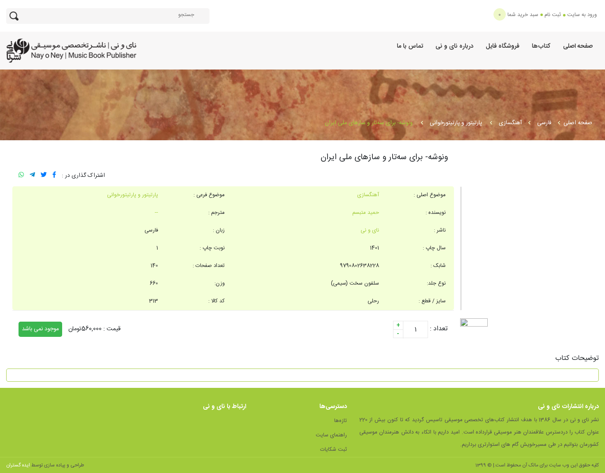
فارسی (544, 123)
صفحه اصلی (578, 46)
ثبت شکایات (333, 449)
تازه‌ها (340, 420)
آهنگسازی (510, 123)
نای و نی (370, 230)
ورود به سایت (582, 14)
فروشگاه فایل (502, 46)
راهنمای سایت (331, 435)
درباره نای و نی (454, 46)
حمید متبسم (365, 212)
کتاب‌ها (541, 46)
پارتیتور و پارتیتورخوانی (457, 123)
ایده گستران (18, 465)
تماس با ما (410, 46)
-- (156, 212)
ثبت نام (552, 14)
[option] (529, 248)
